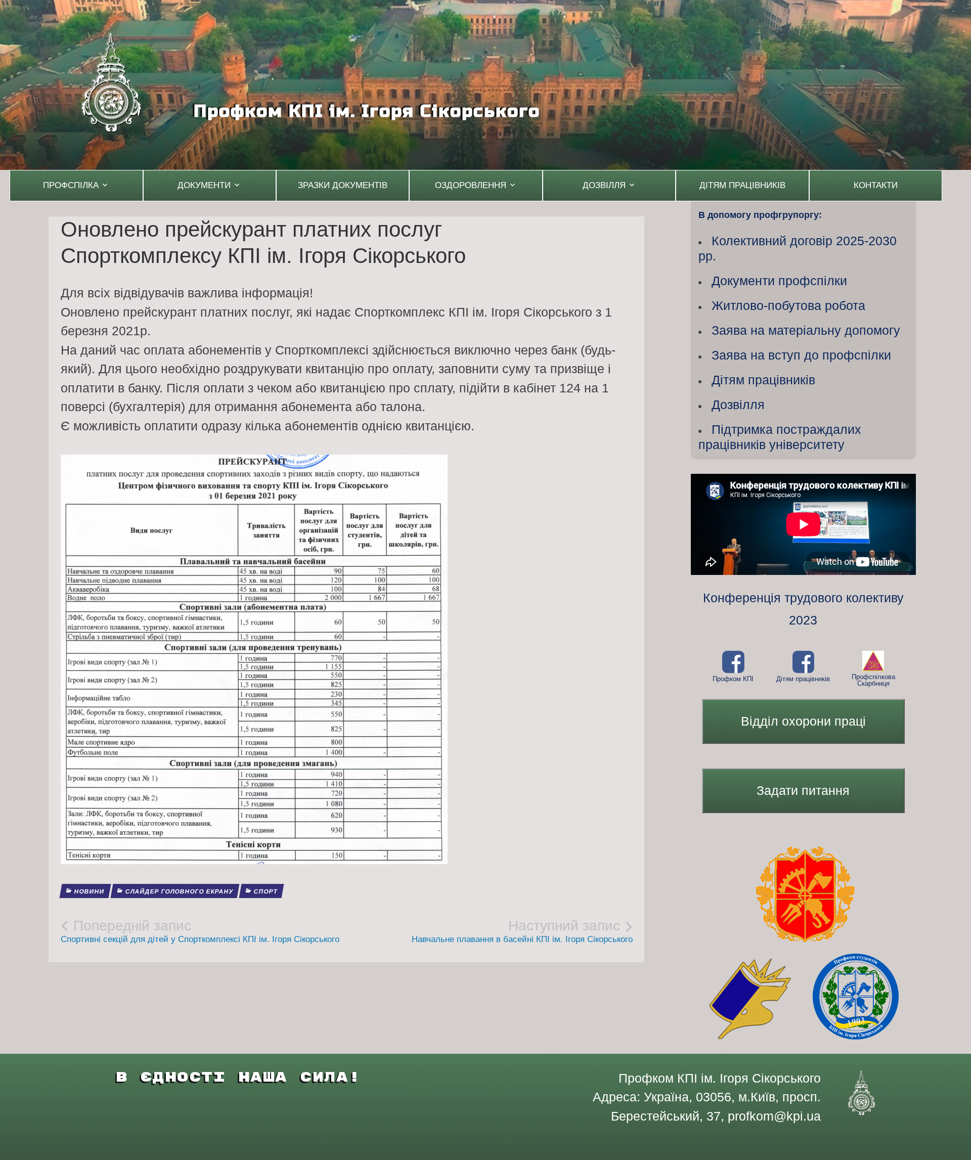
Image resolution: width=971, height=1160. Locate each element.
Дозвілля (604, 185)
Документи (204, 185)
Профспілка (71, 185)
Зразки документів (342, 185)
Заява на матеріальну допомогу (806, 330)
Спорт (265, 891)
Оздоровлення (470, 185)
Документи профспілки (779, 281)
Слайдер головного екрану (178, 891)
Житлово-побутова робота (788, 305)
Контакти (876, 185)
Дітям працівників (742, 185)
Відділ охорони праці (803, 721)
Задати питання (803, 790)
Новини (89, 891)
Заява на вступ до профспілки (801, 355)
